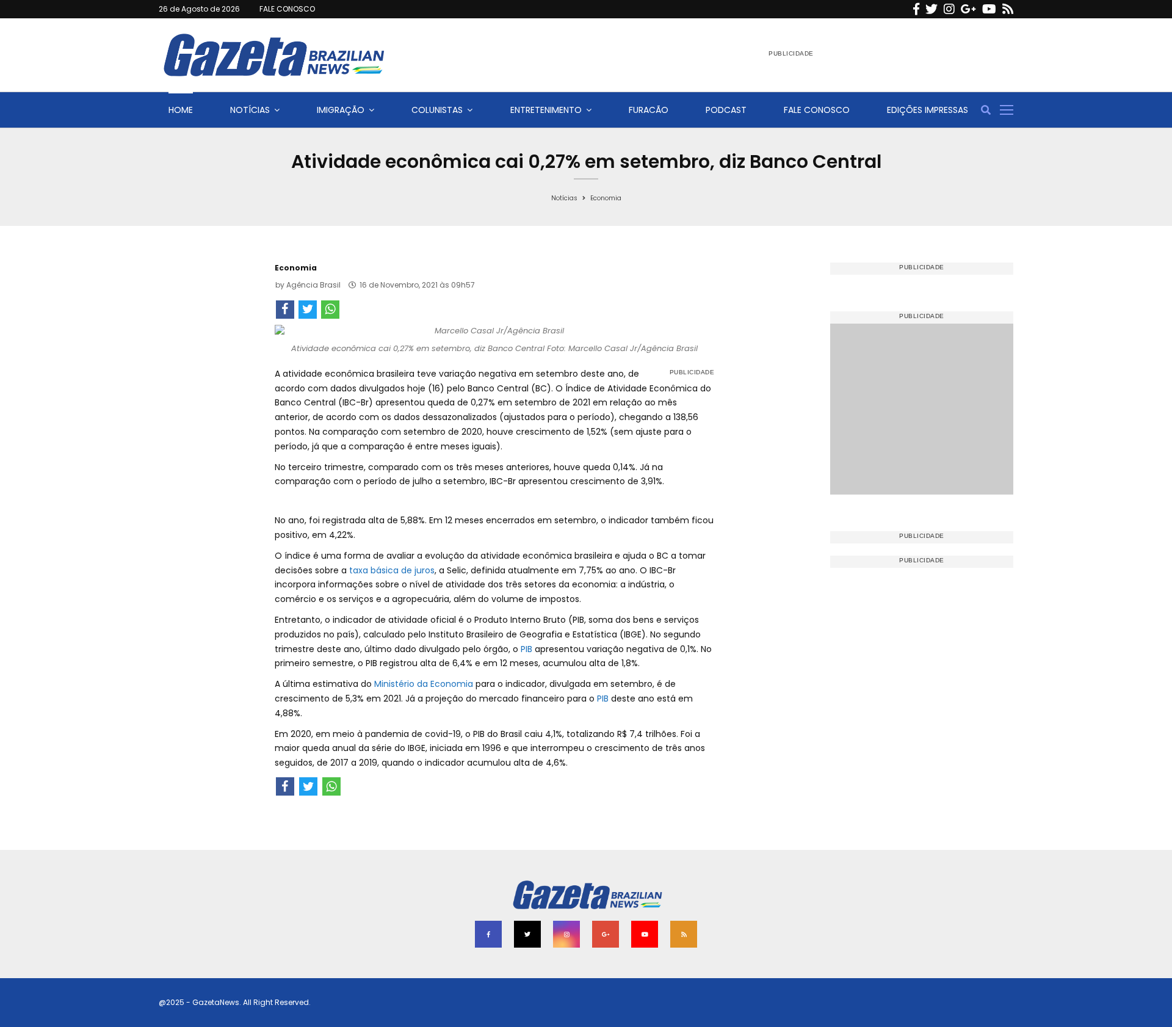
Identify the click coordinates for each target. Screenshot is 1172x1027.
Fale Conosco (817, 110)
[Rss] (1007, 9)
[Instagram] (949, 9)
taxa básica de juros (392, 570)
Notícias (250, 110)
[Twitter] (931, 9)
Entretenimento (546, 110)
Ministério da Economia (423, 684)
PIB (526, 649)
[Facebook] (916, 9)
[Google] (968, 9)
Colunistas (437, 110)
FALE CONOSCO (287, 9)
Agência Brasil (313, 285)
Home (180, 110)
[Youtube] (989, 9)
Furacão (648, 110)
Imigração (340, 110)
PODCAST (726, 110)
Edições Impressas (927, 110)
